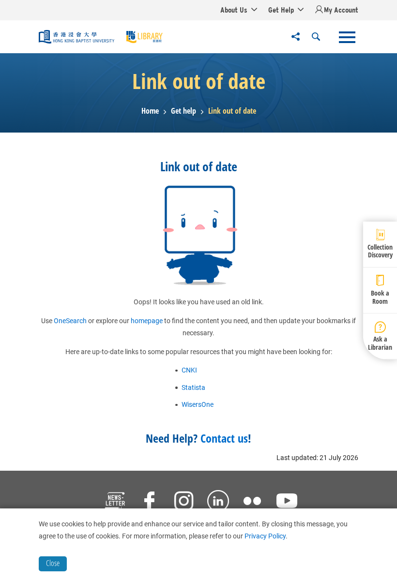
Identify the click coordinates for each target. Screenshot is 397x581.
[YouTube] (287, 502)
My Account (341, 9)
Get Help (281, 9)
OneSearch (70, 321)
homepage (147, 321)
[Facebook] (149, 502)
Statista (193, 387)
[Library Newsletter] (115, 502)
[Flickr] (252, 502)
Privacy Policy (265, 536)
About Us (233, 9)
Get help (183, 111)
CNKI (189, 370)
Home (150, 111)
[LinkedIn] (218, 502)
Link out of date (232, 111)
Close (53, 563)
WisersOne (198, 404)
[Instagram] (184, 502)
